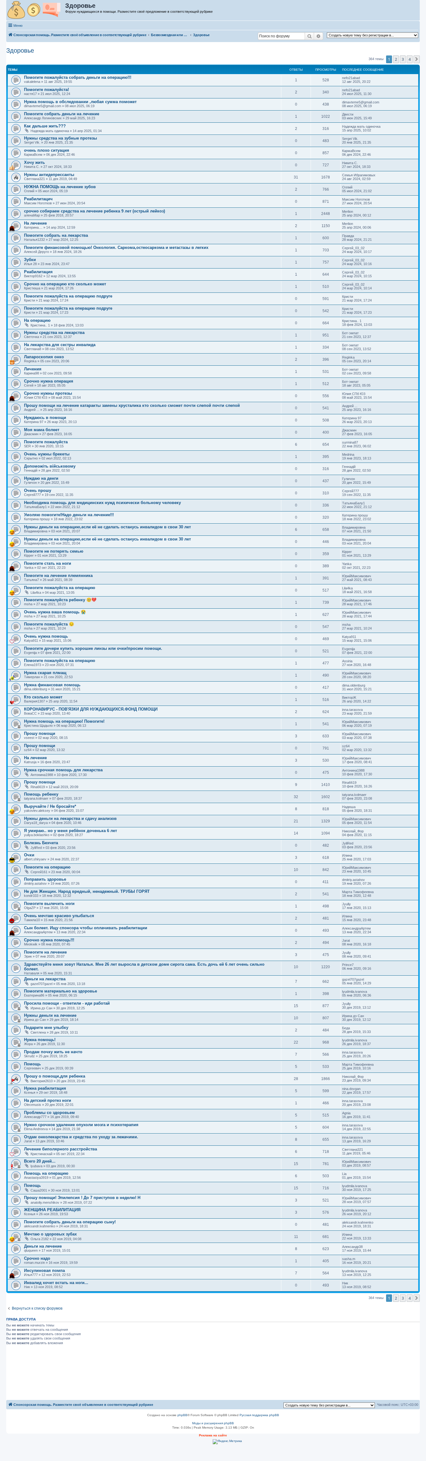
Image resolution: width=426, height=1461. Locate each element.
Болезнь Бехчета (41, 842)
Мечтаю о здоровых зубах (50, 1234)
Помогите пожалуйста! (46, 89)
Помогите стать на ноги (47, 563)
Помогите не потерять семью (53, 551)
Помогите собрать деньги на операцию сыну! (70, 1222)
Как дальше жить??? (45, 126)
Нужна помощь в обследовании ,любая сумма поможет (80, 101)
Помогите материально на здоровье (60, 991)
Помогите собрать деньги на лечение (61, 114)
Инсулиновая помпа (44, 1270)
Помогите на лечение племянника (58, 575)
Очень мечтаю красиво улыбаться (59, 915)
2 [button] (396, 59)
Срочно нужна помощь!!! (49, 940)
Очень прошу (37, 490)
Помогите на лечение (45, 952)
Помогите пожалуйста (46, 442)
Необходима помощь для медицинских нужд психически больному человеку (102, 502)
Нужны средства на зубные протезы (60, 138)
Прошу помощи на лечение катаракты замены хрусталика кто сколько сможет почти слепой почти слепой (132, 405)
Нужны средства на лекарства (54, 332)
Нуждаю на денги (41, 478)
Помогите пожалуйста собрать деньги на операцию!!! (77, 77)
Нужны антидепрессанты (49, 174)
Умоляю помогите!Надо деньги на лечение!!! (69, 514)
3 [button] (403, 59)
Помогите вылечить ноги (49, 903)
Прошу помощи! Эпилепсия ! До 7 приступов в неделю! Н (82, 1197)
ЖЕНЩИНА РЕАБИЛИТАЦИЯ (52, 1209)
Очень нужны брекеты (47, 454)
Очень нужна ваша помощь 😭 (55, 612)
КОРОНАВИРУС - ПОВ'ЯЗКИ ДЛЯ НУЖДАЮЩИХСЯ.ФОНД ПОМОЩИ (90, 709)
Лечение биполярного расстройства (60, 1149)
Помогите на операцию (47, 867)
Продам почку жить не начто (53, 1051)
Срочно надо (37, 1258)
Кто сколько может (43, 697)
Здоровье (20, 50)
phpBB (182, 1415)
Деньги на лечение (43, 1246)
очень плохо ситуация (46, 150)
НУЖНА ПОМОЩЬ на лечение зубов (60, 186)
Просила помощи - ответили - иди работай (67, 1003)
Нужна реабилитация (45, 1088)
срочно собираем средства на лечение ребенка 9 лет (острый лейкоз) (94, 211)
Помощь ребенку (41, 794)
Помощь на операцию (46, 1173)
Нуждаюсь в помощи (45, 417)
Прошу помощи (39, 733)
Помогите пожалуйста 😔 (49, 624)
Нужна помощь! (40, 1039)
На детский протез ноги (47, 1100)
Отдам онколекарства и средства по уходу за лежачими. (81, 1137)
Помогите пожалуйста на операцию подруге (68, 296)
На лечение (35, 223)
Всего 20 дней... (40, 1161)
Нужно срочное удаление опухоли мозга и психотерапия (81, 1124)
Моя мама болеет (41, 429)
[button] (417, 59)
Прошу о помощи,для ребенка (54, 1076)
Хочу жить (34, 162)
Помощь (32, 1064)
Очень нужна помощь (46, 636)
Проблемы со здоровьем (49, 1112)
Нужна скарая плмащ (45, 672)
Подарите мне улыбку (46, 1027)
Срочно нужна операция (48, 381)
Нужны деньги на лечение (50, 1015)
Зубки (30, 259)
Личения (32, 369)
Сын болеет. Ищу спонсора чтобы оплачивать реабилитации (85, 928)
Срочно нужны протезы (48, 393)
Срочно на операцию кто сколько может (65, 284)
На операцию (37, 320)
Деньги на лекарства (44, 979)
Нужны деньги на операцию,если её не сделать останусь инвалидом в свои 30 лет (107, 527)
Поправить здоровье (45, 879)
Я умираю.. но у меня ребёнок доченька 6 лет (70, 830)
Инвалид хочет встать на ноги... (56, 1282)
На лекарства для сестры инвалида (59, 344)
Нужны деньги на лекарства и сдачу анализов (70, 818)
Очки (29, 855)
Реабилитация (38, 271)
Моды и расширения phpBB (213, 1423)
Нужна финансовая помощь (52, 685)
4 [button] (410, 59)
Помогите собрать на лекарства (56, 235)
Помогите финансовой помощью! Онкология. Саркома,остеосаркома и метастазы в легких (116, 247)
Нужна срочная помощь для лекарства (63, 770)
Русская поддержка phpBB (259, 1415)
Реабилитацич (38, 199)
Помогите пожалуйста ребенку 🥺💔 (60, 599)
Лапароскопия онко (44, 357)
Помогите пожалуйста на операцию (59, 587)
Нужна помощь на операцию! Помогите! (64, 721)
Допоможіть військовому (49, 466)
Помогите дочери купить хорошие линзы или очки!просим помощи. (93, 648)
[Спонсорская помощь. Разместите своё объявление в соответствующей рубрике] (36, 10)
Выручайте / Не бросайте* (50, 806)
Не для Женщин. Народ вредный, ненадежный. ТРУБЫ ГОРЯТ (87, 891)
